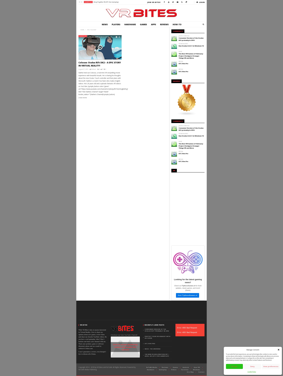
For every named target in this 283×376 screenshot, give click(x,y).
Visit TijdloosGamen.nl (187, 295)
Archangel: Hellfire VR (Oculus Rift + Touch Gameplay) (110, 2)
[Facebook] (164, 2)
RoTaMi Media (151, 367)
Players (116, 24)
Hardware (130, 24)
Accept (234, 366)
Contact (201, 372)
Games (143, 24)
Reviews (164, 24)
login (202, 2)
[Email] (177, 2)
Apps (153, 24)
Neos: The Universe (152, 349)
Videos (174, 369)
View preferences (270, 366)
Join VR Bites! (154, 2)
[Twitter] (173, 2)
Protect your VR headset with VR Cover (157, 337)
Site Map (190, 372)
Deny (252, 366)
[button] (278, 350)
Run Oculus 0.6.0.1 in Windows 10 (191, 46)
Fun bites (184, 369)
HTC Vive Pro (183, 64)
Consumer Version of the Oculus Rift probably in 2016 (191, 39)
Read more (83, 97)
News (105, 24)
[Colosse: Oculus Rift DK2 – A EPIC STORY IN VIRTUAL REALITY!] (100, 47)
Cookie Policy (252, 372)
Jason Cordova (184, 36)
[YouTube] (168, 2)
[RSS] (182, 2)
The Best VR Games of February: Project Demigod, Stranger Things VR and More (191, 56)
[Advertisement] (188, 208)
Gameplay (88, 2)
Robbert (93, 69)
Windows (196, 369)
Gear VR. (197, 367)
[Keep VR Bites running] (186, 2)
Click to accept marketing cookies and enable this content (125, 347)
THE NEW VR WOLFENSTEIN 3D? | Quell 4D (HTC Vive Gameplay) (157, 355)
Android (186, 367)
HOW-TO (177, 24)
